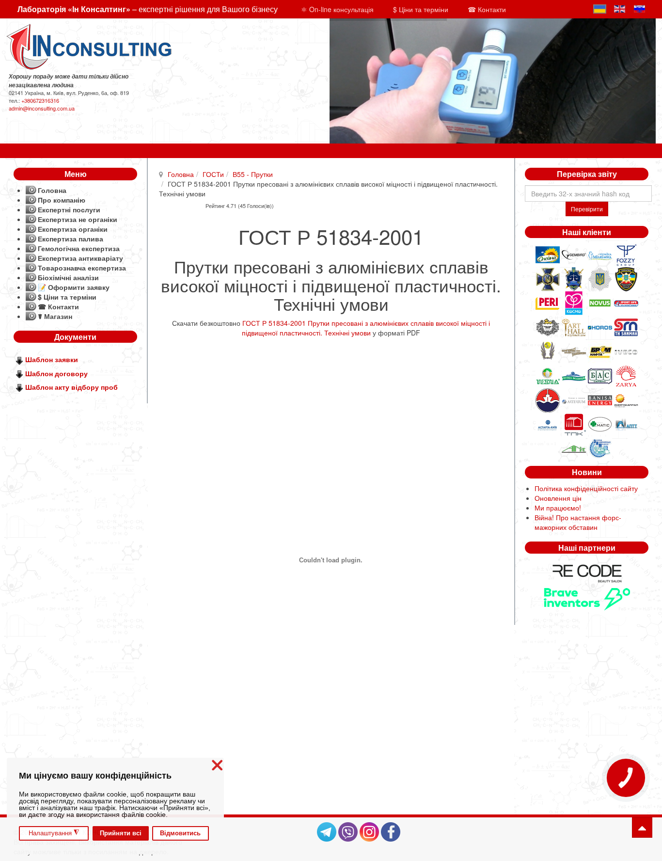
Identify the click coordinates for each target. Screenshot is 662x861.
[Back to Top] (642, 827)
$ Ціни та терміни (420, 9)
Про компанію (61, 200)
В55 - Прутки (253, 174)
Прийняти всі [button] (121, 833)
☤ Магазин (55, 316)
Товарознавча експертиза (82, 267)
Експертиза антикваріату (80, 258)
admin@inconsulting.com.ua (42, 108)
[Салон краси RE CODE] (587, 572)
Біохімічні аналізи (68, 277)
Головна (181, 174)
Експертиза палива (70, 238)
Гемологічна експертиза (79, 248)
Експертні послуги (69, 209)
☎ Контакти (487, 9)
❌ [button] (217, 765)
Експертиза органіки (73, 229)
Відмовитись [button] (180, 833)
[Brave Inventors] (587, 598)
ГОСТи (213, 174)
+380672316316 (40, 100)
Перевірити (587, 209)
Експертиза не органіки (77, 219)
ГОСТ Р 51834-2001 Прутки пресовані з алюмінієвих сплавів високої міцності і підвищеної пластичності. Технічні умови (366, 327)
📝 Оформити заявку (74, 287)
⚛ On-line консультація (337, 9)
